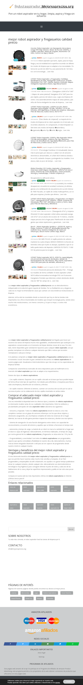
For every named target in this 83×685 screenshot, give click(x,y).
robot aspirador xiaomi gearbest (67, 489)
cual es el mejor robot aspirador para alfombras (68, 507)
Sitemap (41, 657)
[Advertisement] (41, 565)
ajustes (57, 683)
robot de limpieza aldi (14, 488)
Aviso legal (41, 653)
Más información (46, 91)
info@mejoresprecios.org (17, 549)
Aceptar (69, 682)
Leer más (50, 72)
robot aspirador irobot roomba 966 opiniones (54, 489)
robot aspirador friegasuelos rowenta (27, 489)
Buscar (71, 529)
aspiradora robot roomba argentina (13, 507)
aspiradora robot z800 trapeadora (40, 489)
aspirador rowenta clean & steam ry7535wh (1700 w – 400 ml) (41, 507)
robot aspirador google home (27, 507)
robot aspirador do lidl (54, 507)
